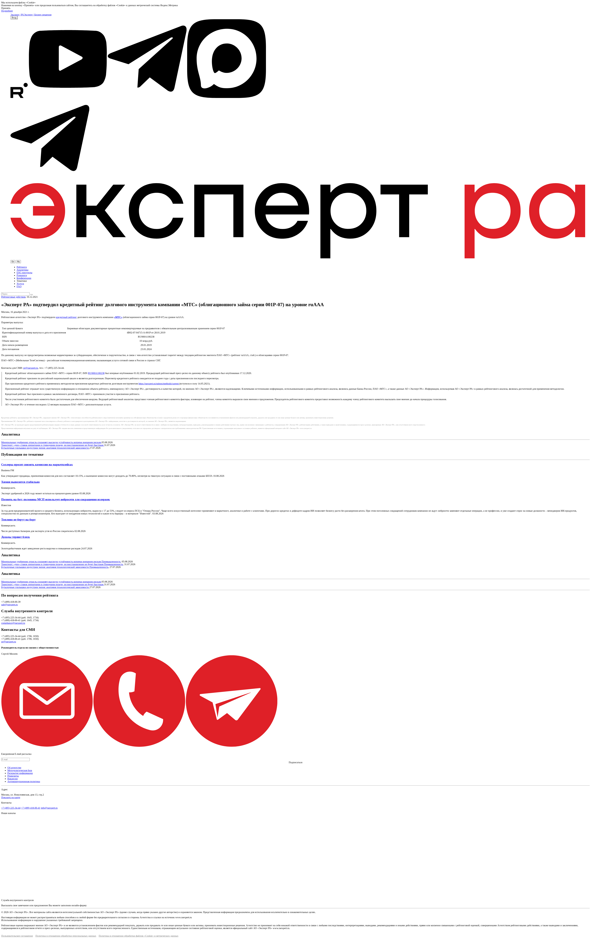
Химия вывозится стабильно (20, 481)
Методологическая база (19, 770)
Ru (18, 262)
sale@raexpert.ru (9, 604)
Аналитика (22, 270)
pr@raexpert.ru (30, 368)
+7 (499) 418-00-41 (30, 808)
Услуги (20, 283)
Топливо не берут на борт (18, 519)
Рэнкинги (22, 275)
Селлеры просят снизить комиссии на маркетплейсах (37, 464)
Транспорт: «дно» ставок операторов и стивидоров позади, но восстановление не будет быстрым (52, 445)
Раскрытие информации (20, 773)
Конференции (24, 278)
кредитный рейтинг (66, 317)
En (13, 262)
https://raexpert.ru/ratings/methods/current (159, 383)
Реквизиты (13, 776)
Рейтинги (22, 267)
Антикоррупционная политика (23, 781)
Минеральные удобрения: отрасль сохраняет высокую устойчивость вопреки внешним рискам (51, 442)
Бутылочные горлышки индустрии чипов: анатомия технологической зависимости (45, 448)
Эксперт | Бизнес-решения (37, 14)
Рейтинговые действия (13, 297)
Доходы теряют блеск (15, 537)
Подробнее (7, 11)
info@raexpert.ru (49, 808)
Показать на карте (10, 797)
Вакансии (12, 778)
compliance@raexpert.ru (13, 623)
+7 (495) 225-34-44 (10, 808)
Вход (14, 17)
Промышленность (111, 561)
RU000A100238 (96, 373)
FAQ (19, 286)
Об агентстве (14, 767)
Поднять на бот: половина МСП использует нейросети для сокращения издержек (55, 499)
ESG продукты (24, 272)
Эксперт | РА (17, 14)
